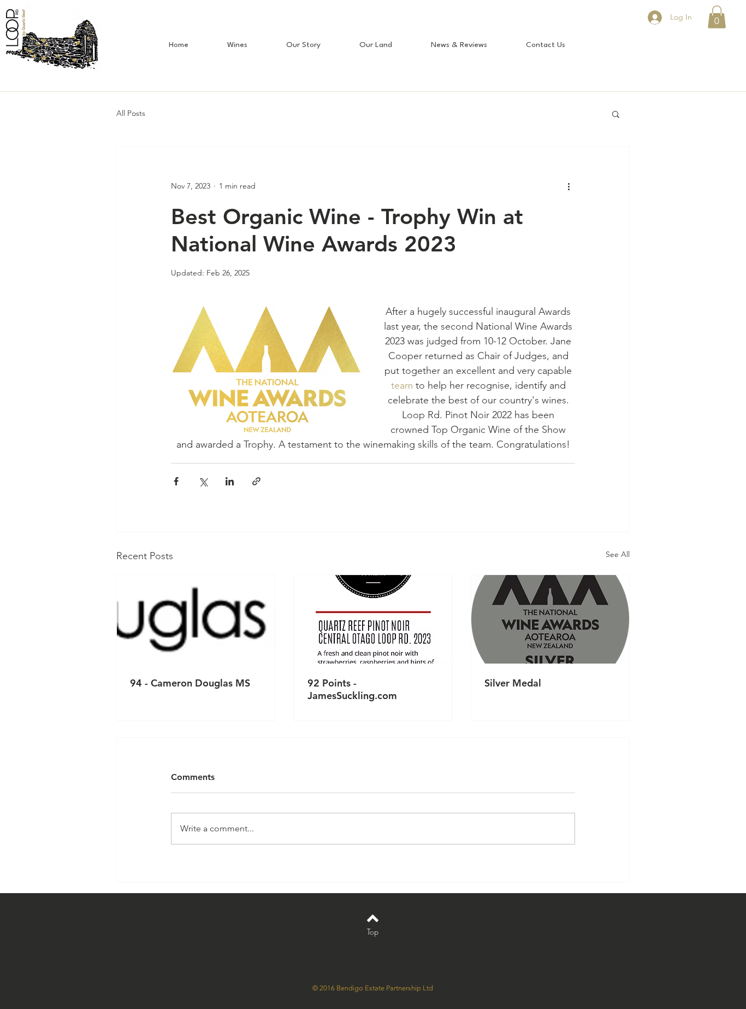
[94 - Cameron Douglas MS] (196, 619)
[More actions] (568, 186)
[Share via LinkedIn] (229, 481)
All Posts (130, 113)
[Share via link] (256, 481)
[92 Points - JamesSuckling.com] (373, 619)
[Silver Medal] (550, 619)
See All (618, 554)
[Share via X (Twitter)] (203, 481)
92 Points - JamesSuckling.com (352, 689)
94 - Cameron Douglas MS (190, 683)
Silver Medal (512, 683)
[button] (716, 16)
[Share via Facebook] (176, 481)
